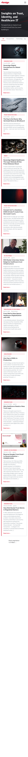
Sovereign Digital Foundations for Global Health (11, 67)
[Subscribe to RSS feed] (25, 39)
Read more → (7, 92)
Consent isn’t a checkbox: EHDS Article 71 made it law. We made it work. (13, 212)
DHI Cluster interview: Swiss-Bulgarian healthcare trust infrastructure (13, 262)
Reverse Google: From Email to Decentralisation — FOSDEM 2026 (13, 456)
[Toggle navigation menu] (25, 2)
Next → (14, 542)
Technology (19, 38)
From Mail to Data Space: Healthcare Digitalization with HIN (12, 315)
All (3, 38)
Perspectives (10, 38)
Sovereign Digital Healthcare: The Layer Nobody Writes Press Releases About (14, 162)
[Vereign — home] (5, 2)
